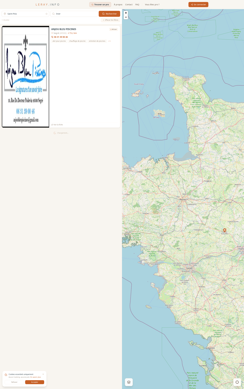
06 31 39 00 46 (61, 37)
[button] (224, 230)
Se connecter (200, 4)
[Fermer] (43, 374)
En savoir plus (35, 377)
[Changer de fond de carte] (129, 382)
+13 (109, 41)
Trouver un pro (101, 4)
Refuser (14, 382)
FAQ (137, 4)
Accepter (34, 382)
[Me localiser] (237, 382)
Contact (129, 4)
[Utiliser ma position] (46, 14)
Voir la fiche (58, 125)
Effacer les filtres (111, 20)
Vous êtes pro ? (152, 4)
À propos (118, 4)
